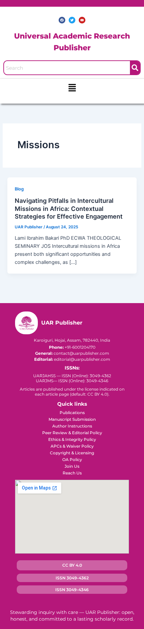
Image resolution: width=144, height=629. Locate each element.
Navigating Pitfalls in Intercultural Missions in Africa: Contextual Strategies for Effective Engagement (69, 208)
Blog (19, 188)
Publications (72, 412)
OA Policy (72, 459)
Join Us (72, 466)
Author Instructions (72, 425)
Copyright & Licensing (72, 452)
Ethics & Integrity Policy (72, 439)
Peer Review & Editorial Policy (72, 432)
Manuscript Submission (72, 419)
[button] (72, 88)
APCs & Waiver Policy (72, 446)
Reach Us (72, 472)
